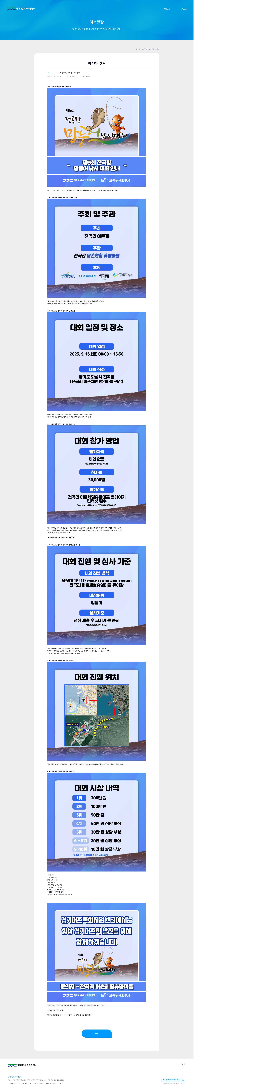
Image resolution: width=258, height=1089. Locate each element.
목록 (96, 1033)
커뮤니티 (218, 9)
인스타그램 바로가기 (236, 9)
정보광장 (201, 9)
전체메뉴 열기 (250, 9)
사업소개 (183, 9)
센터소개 (166, 9)
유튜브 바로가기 (240, 9)
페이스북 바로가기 (231, 9)
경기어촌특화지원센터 (21, 9)
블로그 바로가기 (244, 9)
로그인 (183, 1064)
